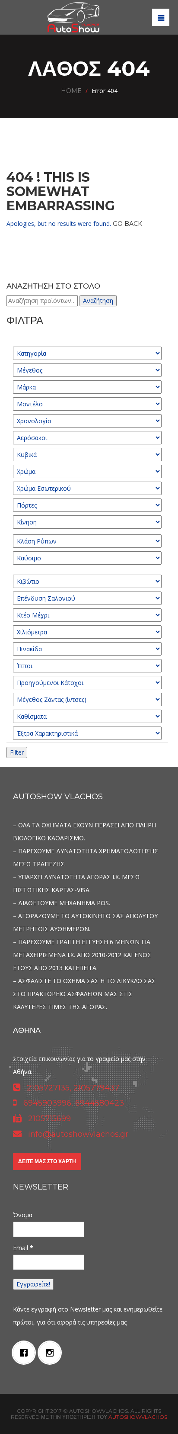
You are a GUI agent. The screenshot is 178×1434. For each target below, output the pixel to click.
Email (23, 1248)
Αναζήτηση (98, 300)
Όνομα (22, 1215)
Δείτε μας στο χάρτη (47, 1161)
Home (71, 91)
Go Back (127, 224)
